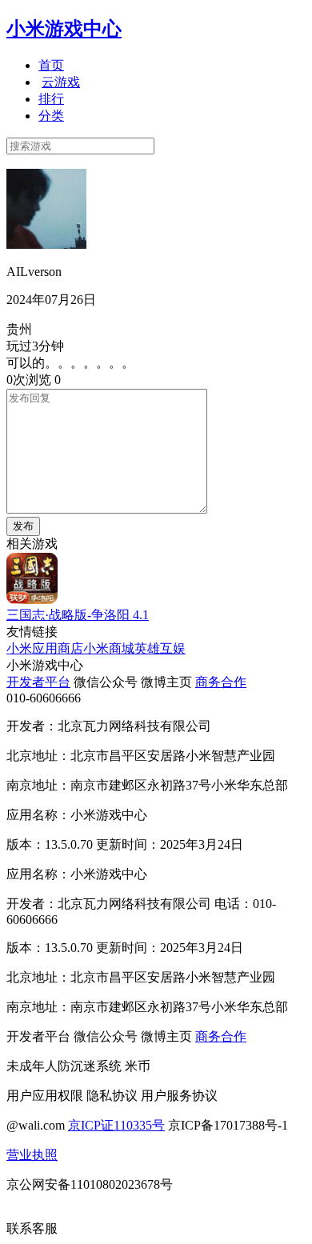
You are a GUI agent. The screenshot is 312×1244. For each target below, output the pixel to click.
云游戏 (61, 82)
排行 (51, 99)
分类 (51, 115)
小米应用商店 (44, 648)
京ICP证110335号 (116, 1125)
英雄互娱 (160, 648)
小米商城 (108, 648)
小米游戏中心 (64, 28)
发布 (23, 526)
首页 (51, 65)
